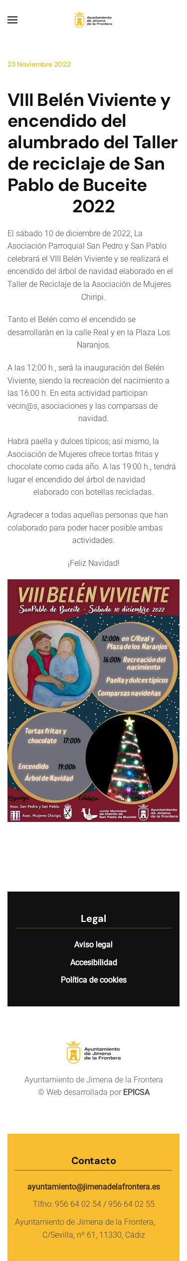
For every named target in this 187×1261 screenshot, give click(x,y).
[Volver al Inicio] (94, 20)
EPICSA (136, 1092)
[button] (12, 20)
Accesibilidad (93, 962)
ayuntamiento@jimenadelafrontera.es (93, 1186)
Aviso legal (93, 944)
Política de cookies (94, 980)
